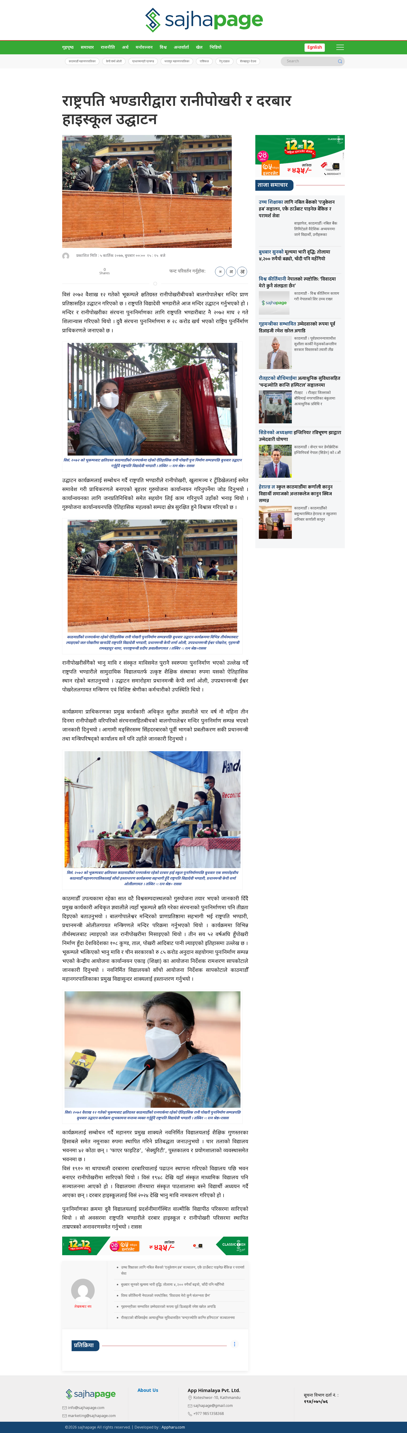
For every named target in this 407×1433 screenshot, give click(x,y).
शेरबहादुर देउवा (248, 61)
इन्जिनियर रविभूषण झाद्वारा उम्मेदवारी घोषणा (300, 436)
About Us (148, 1391)
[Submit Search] (340, 61)
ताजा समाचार (273, 185)
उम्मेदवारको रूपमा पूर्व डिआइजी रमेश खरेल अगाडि (297, 327)
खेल (199, 47)
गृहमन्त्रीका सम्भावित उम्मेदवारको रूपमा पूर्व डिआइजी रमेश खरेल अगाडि (168, 1306)
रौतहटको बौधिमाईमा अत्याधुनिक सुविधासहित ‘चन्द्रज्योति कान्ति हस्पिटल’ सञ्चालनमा (178, 1317)
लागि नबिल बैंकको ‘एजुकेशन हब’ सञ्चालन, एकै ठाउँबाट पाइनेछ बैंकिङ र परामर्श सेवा (297, 209)
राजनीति (108, 47)
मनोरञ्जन (144, 47)
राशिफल (204, 61)
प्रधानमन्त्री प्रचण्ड (143, 61)
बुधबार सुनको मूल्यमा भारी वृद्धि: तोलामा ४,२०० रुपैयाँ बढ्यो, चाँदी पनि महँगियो (172, 1284)
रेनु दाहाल (224, 61)
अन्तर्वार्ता (181, 47)
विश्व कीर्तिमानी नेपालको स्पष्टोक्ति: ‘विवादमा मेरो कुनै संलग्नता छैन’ (165, 1295)
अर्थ (125, 47)
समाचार (87, 47)
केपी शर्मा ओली (114, 61)
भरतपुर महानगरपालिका (176, 61)
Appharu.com (173, 1427)
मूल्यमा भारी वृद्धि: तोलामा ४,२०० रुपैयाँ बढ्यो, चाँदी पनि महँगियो (294, 255)
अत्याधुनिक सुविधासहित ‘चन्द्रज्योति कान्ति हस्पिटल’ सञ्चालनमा (299, 381)
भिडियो (215, 47)
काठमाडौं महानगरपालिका (82, 61)
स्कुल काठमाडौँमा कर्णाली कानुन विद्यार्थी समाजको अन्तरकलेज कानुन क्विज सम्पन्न (296, 494)
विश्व (163, 47)
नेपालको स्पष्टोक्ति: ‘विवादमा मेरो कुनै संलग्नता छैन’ (297, 282)
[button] (340, 47)
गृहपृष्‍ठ (68, 47)
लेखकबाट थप (82, 1307)
